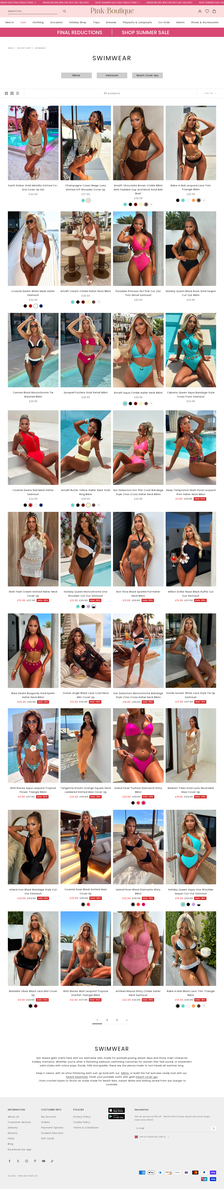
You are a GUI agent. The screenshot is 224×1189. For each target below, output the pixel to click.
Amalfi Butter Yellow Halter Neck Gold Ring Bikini (85, 492)
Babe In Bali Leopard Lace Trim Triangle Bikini (191, 187)
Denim (180, 22)
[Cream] (188, 200)
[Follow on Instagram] (26, 1161)
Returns (13, 1133)
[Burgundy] (135, 204)
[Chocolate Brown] (146, 204)
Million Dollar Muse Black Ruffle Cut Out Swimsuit (191, 593)
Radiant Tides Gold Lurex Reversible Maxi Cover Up (191, 790)
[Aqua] (83, 200)
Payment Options (52, 1127)
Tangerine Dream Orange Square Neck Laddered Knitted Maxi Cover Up (86, 790)
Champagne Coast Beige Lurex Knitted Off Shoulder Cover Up (85, 187)
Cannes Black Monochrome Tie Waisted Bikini (33, 394)
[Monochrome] (93, 606)
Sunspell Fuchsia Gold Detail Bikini (86, 392)
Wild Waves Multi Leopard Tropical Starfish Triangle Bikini (85, 993)
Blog (10, 1144)
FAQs (11, 1138)
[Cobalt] (41, 306)
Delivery (13, 1127)
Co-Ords (164, 22)
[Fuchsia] (143, 803)
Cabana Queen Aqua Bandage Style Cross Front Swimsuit (191, 394)
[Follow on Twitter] (18, 1161)
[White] (35, 306)
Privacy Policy (82, 1116)
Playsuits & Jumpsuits (137, 22)
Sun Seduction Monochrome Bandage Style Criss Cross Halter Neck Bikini (138, 695)
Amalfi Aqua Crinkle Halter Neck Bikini (138, 392)
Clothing (38, 22)
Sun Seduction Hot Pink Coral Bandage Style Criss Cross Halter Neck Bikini (138, 492)
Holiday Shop (77, 22)
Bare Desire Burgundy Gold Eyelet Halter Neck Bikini (33, 695)
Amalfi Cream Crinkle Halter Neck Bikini (86, 291)
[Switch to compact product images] (17, 93)
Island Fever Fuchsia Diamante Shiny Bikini (138, 790)
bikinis (125, 1073)
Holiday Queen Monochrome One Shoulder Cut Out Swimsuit (85, 593)
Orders (45, 1122)
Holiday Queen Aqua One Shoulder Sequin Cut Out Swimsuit (190, 891)
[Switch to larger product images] (6, 93)
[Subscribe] (213, 1128)
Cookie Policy (81, 1122)
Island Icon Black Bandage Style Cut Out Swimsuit (33, 891)
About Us (13, 1116)
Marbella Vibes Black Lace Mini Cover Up (33, 993)
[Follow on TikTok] (52, 1161)
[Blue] (183, 200)
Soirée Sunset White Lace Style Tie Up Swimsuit (190, 695)
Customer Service (19, 1122)
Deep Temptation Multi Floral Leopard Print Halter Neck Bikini (191, 492)
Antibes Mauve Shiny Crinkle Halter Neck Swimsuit (138, 993)
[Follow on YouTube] (43, 1161)
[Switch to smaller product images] (11, 93)
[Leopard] (198, 200)
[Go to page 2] (127, 1020)
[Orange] (193, 200)
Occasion (56, 22)
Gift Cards (47, 1138)
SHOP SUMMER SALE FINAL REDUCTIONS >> (80, 2)
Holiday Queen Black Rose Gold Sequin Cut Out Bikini (191, 293)
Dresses (111, 22)
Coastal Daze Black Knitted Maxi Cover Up (86, 891)
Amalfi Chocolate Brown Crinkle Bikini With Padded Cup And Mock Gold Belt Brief (138, 189)
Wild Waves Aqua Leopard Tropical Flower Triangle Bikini (33, 790)
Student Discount (52, 1133)
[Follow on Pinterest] (35, 1161)
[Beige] (88, 200)
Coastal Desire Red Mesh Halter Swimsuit (33, 492)
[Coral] (138, 803)
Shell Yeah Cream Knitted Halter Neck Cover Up (33, 593)
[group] (112, 35)
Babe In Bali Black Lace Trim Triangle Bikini (191, 993)
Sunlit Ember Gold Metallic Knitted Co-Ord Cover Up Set (33, 187)
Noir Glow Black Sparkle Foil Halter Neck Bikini (138, 593)
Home (10, 48)
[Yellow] (141, 204)
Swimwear (40, 48)
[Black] (130, 204)
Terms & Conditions (86, 1127)
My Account (48, 1116)
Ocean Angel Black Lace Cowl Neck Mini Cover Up (86, 695)
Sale (23, 22)
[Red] (30, 306)
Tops (96, 22)
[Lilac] (88, 606)
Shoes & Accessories (205, 22)
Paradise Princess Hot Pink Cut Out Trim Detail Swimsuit (138, 293)
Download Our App (19, 1149)
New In (9, 22)
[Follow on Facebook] (9, 1161)
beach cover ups (147, 1077)
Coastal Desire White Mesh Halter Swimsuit (33, 293)
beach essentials (77, 1077)
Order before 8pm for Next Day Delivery (29, 2)
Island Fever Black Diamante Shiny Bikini (138, 891)
